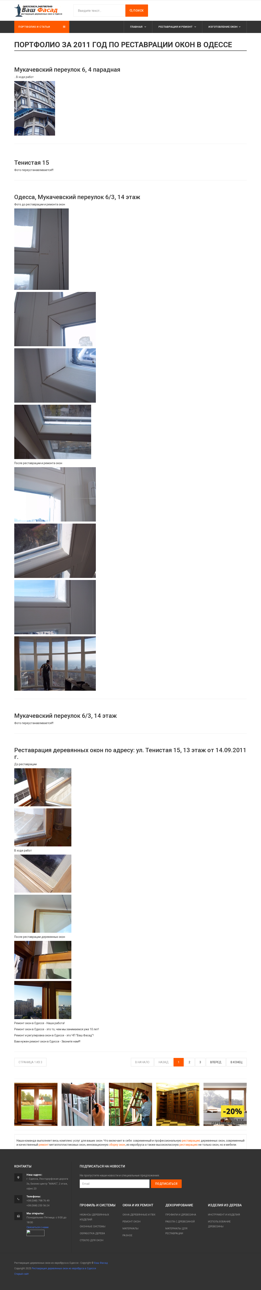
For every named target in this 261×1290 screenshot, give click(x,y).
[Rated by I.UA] (35, 1232)
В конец (236, 1062)
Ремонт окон (131, 1221)
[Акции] (225, 1104)
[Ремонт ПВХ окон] (83, 1104)
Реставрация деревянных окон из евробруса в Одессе (64, 1268)
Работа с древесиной (180, 1221)
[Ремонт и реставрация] (36, 1104)
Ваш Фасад (101, 1263)
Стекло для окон (91, 1240)
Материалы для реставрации (176, 1231)
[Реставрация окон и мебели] (177, 1104)
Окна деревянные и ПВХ (139, 1214)
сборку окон (117, 1144)
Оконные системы (92, 1226)
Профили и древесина (180, 1214)
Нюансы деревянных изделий (94, 1217)
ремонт (44, 1144)
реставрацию (191, 1140)
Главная (136, 26)
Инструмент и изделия (224, 1214)
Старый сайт (21, 1273)
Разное (127, 1235)
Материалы (130, 1228)
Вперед (215, 1062)
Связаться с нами (38, 1227)
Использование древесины (219, 1224)
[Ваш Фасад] (38, 10)
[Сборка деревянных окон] (130, 1104)
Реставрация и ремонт (175, 26)
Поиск (138, 10)
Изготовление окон (223, 26)
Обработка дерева (92, 1233)
